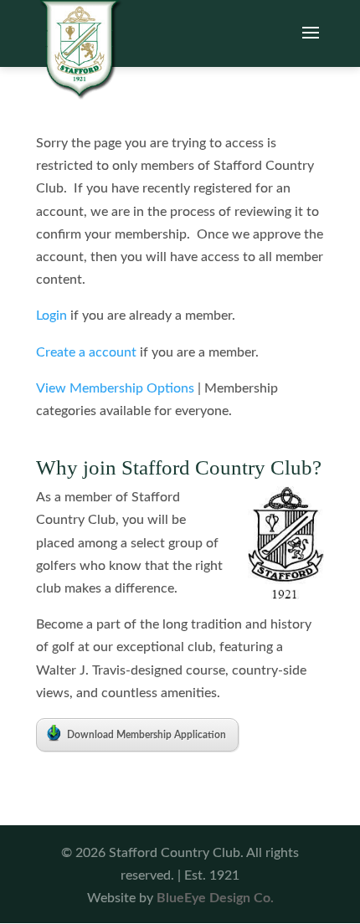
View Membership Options (115, 388)
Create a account (86, 352)
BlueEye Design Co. (215, 898)
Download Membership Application (146, 735)
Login (51, 315)
